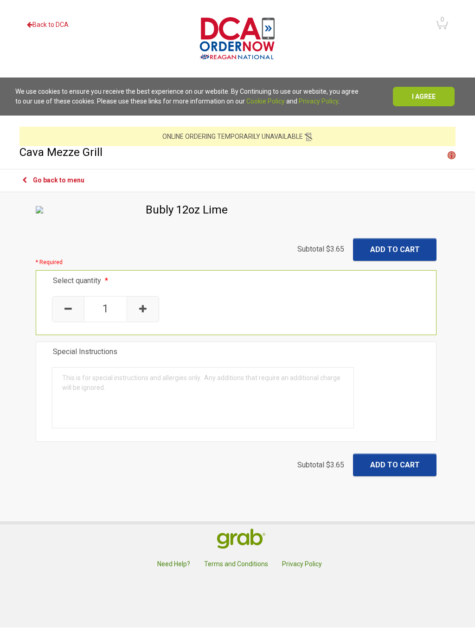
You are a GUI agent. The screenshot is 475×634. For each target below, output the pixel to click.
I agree (424, 96)
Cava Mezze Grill (61, 152)
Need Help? (173, 564)
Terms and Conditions (236, 564)
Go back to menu (58, 180)
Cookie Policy (265, 101)
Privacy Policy (318, 101)
